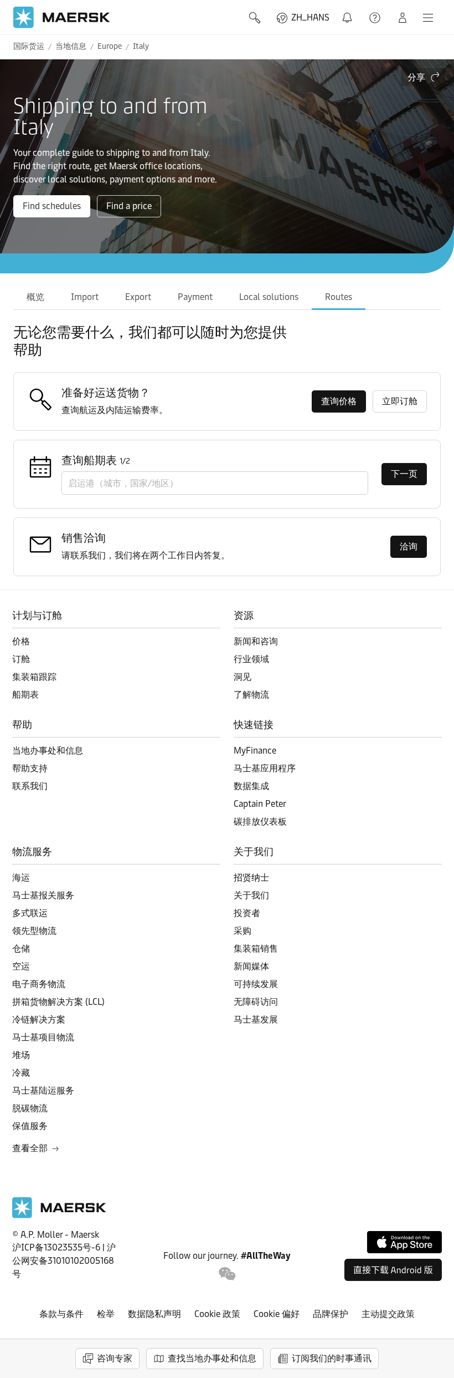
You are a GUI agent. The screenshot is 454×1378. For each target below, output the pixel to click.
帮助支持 (376, 18)
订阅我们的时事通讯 (332, 1358)
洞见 (242, 677)
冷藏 (21, 1072)
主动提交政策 (388, 1314)
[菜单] (428, 18)
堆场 (21, 1055)
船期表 (25, 694)
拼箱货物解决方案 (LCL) (58, 1001)
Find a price (129, 206)
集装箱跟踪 (34, 677)
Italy (141, 46)
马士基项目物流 (43, 1037)
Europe (109, 46)
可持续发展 (256, 984)
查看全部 (30, 1148)
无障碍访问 (256, 1001)
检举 (106, 1314)
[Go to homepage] (61, 17)
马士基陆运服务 (43, 1090)
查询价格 (339, 401)
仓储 (21, 948)
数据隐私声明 (154, 1314)
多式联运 (30, 913)
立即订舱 (399, 401)
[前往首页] (59, 1215)
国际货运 (28, 46)
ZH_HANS (310, 17)
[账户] (402, 18)
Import (85, 297)
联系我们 (30, 786)
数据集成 (251, 786)
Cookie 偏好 (277, 1314)
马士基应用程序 (265, 768)
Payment (195, 297)
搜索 (256, 18)
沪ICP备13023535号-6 (56, 1247)
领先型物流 (34, 931)
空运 (21, 966)
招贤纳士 (251, 877)
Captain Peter (260, 804)
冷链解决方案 (38, 1019)
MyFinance (255, 750)
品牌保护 (330, 1314)
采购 (242, 931)
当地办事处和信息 (47, 750)
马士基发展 (256, 1019)
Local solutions (268, 297)
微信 (227, 1274)
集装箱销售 (256, 948)
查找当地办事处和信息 (212, 1358)
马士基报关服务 (43, 895)
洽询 (408, 546)
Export (138, 297)
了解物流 (251, 694)
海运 (21, 877)
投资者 (247, 913)
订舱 (21, 659)
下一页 (404, 474)
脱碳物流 (30, 1108)
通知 (349, 11)
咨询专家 (114, 1358)
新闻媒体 (251, 966)
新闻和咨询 (256, 641)
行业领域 (251, 659)
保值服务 (30, 1126)
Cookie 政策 (217, 1314)
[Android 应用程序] (393, 1270)
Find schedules (52, 206)
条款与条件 (61, 1314)
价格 (21, 641)
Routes (338, 297)
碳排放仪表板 (260, 821)
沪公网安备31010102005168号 (64, 1260)
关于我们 (251, 895)
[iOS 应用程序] (404, 1242)
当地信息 (70, 46)
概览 (35, 297)
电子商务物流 (38, 984)
